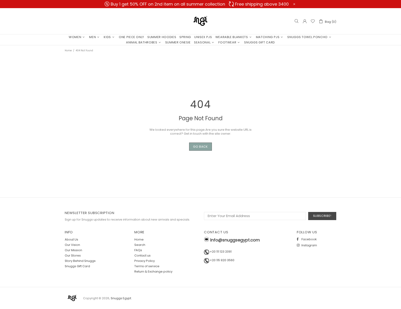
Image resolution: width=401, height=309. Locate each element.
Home (68, 50)
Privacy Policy (144, 261)
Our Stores (73, 255)
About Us (71, 239)
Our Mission (73, 250)
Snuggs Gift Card (77, 266)
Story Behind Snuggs (80, 261)
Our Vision (72, 245)
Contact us (142, 255)
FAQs (138, 250)
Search (139, 245)
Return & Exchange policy (153, 271)
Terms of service (146, 266)
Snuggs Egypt (200, 21)
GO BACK (200, 146)
